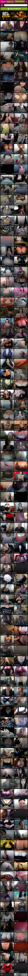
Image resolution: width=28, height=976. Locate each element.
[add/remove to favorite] (1, 22)
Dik (2, 5)
